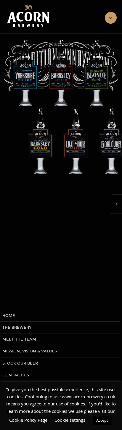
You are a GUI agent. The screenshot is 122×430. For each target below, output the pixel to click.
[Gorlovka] (96, 142)
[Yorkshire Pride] (25, 73)
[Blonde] (96, 73)
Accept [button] (102, 420)
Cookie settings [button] (69, 420)
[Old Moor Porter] (61, 142)
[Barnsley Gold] (25, 142)
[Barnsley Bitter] (61, 73)
